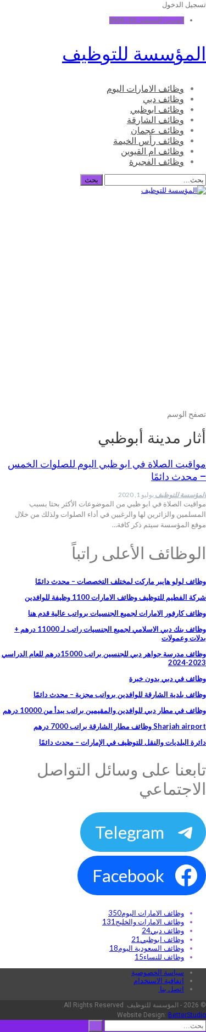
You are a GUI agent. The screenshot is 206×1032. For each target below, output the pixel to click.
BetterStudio (187, 1015)
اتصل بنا (171, 989)
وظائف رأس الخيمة (148, 141)
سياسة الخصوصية (157, 972)
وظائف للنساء (159, 956)
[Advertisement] (103, 308)
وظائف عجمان (157, 130)
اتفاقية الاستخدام (158, 981)
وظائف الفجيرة (156, 162)
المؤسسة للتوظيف (134, 54)
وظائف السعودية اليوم (146, 948)
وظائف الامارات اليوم (145, 88)
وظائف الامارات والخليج (143, 921)
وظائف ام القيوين (152, 151)
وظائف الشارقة (155, 120)
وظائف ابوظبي (157, 109)
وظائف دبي (163, 99)
